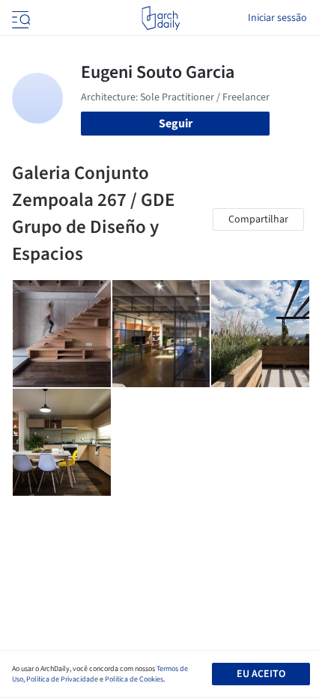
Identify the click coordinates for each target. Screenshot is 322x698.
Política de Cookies (134, 679)
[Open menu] (19, 17)
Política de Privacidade (62, 679)
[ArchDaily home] (161, 18)
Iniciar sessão (277, 18)
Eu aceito (261, 674)
